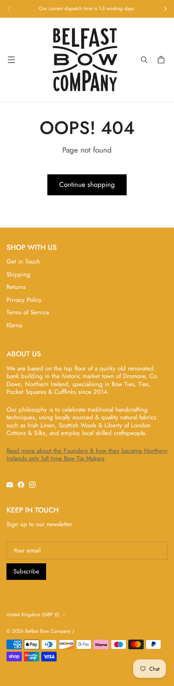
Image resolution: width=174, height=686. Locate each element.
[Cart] (162, 60)
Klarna (14, 325)
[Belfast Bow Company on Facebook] (21, 484)
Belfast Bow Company (47, 631)
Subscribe (26, 571)
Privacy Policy (24, 299)
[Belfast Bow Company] (85, 59)
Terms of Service (27, 312)
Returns (15, 286)
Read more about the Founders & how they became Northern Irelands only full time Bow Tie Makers (87, 454)
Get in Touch (23, 261)
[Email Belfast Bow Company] (9, 484)
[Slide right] (165, 9)
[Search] (144, 60)
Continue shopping (87, 184)
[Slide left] (9, 9)
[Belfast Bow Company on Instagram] (32, 484)
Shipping (18, 274)
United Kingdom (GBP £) (32, 614)
